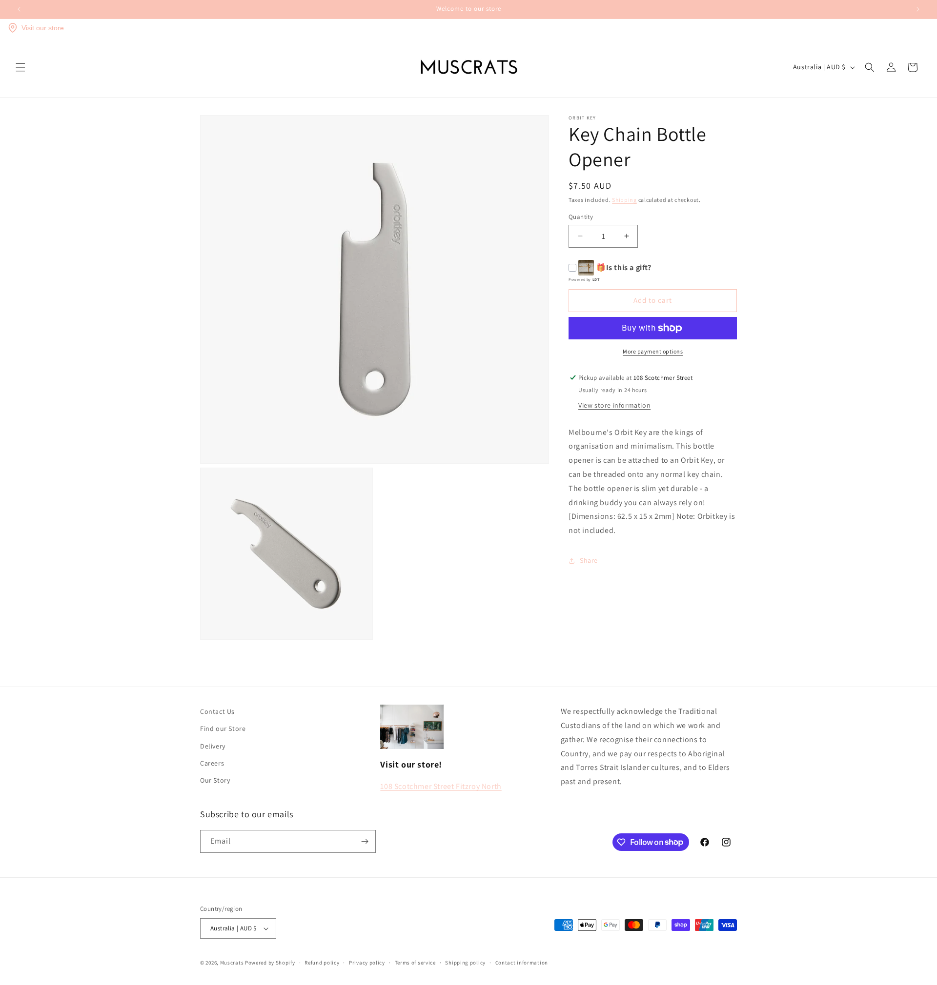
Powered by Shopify (270, 962)
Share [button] (589, 560)
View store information (614, 405)
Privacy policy (367, 962)
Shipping (624, 199)
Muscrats (232, 962)
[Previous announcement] (19, 9)
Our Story (215, 780)
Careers (212, 763)
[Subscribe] (364, 841)
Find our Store (222, 728)
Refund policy (322, 962)
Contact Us (217, 711)
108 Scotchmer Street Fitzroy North (440, 786)
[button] (20, 67)
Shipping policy (465, 962)
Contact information (521, 962)
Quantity (581, 217)
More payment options (653, 351)
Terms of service (415, 962)
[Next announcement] (918, 9)
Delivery (212, 746)
